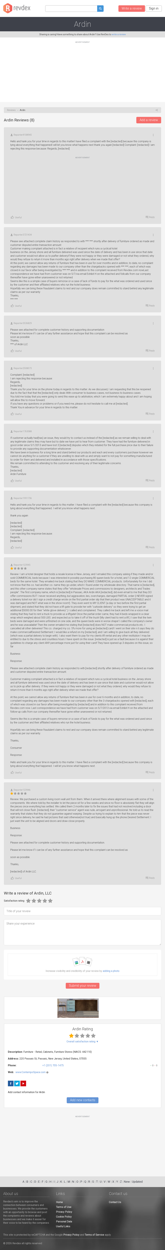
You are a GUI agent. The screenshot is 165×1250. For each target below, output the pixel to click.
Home (59, 1202)
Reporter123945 (22, 565)
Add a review (149, 120)
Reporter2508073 (23, 368)
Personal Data (64, 1221)
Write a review (132, 8)
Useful (18, 217)
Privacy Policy (64, 1211)
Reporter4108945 (23, 135)
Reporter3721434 (23, 234)
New (127, 1181)
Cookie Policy (64, 1216)
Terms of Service (94, 1234)
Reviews (11, 110)
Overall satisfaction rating (83, 1041)
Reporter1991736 (23, 498)
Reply (152, 217)
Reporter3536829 (23, 323)
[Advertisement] (82, 69)
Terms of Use (63, 1207)
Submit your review (82, 986)
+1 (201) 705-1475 (53, 1065)
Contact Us (115, 1202)
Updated (137, 1181)
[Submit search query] (100, 8)
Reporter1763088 (23, 431)
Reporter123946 (22, 790)
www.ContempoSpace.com (30, 1072)
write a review (119, 34)
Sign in (153, 8)
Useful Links (63, 1226)
